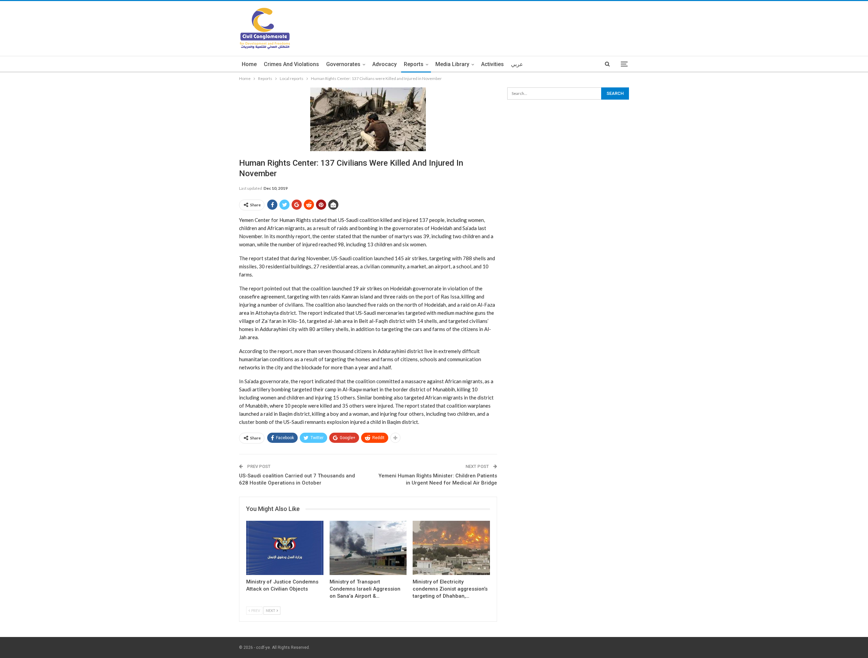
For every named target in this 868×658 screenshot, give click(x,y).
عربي (517, 64)
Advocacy (384, 64)
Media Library (452, 64)
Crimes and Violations (291, 64)
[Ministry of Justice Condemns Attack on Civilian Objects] (284, 548)
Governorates (343, 64)
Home (249, 64)
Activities (492, 64)
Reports (413, 64)
